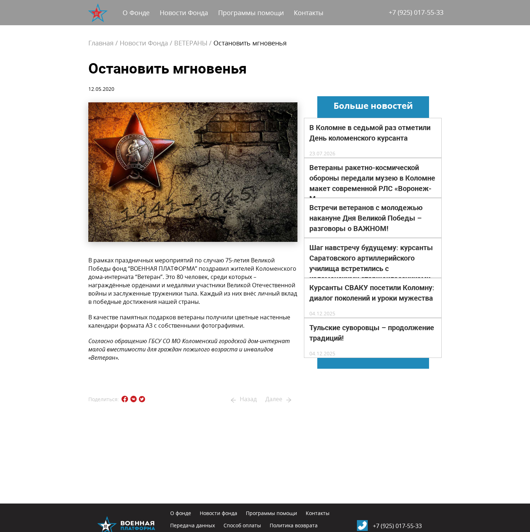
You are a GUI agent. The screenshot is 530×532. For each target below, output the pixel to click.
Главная (101, 43)
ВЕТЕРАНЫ (190, 43)
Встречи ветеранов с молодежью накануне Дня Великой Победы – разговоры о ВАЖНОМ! (366, 218)
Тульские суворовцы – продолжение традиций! (371, 332)
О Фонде (136, 12)
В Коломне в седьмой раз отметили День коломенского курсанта (369, 132)
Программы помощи (251, 12)
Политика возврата (294, 525)
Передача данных (192, 525)
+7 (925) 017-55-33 (416, 12)
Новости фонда (218, 513)
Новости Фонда (184, 12)
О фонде (180, 513)
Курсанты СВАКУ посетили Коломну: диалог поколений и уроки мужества (371, 292)
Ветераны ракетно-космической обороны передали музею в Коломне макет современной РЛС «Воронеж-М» (372, 183)
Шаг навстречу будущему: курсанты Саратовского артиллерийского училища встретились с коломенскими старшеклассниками (371, 263)
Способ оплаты (242, 525)
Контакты (308, 12)
